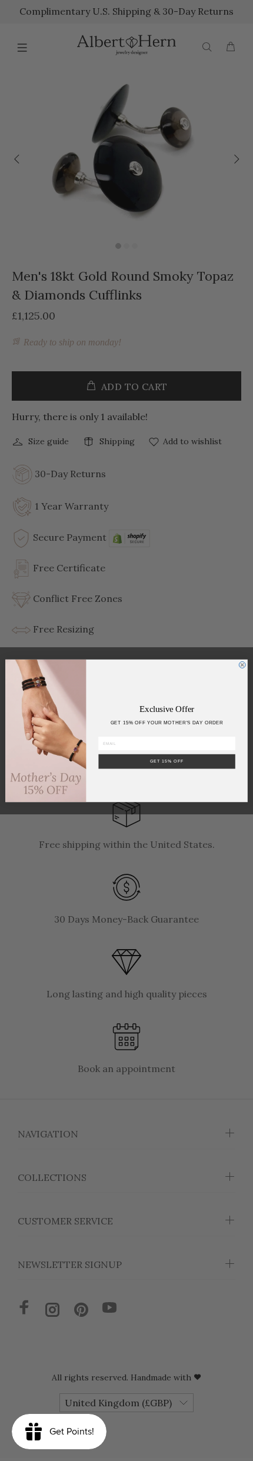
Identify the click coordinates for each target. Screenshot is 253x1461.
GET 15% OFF (167, 760)
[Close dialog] (242, 664)
